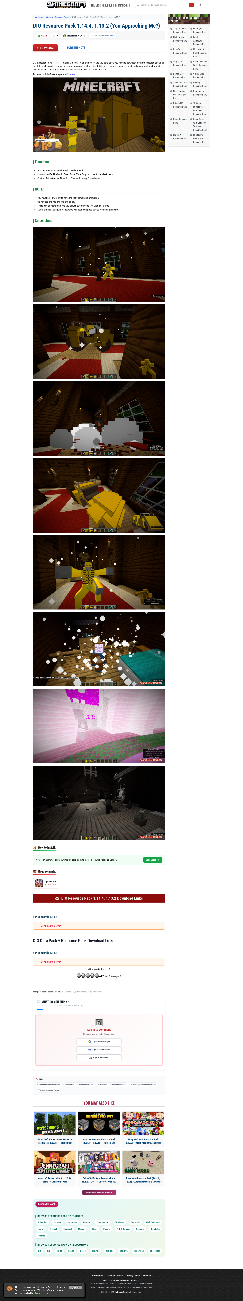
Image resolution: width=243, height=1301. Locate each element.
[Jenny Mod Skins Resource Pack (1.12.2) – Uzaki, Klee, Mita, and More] (143, 1123)
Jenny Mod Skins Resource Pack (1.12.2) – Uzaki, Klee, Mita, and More (143, 1141)
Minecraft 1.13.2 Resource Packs (79, 1085)
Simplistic (155, 1229)
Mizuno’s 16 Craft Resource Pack (200, 53)
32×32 (71, 1251)
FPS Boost (119, 1222)
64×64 (83, 1251)
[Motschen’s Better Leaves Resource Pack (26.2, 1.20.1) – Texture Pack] (55, 1123)
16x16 (112, 36)
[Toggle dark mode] (200, 5)
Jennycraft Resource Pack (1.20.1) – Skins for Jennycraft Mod (55, 1180)
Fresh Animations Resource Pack (200, 41)
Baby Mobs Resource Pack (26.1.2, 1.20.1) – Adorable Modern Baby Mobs (143, 1180)
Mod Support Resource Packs (144, 1085)
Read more (41, 1293)
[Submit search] (191, 5)
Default (86, 1222)
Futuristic (135, 1222)
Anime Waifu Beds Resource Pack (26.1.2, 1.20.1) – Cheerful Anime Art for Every (99, 1180)
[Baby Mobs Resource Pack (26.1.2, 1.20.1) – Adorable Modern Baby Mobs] (143, 1162)
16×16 (59, 1251)
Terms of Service (114, 1275)
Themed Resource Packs (49, 1090)
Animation (42, 1222)
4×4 (39, 1251)
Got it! (75, 1287)
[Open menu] (40, 5)
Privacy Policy (133, 1275)
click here (69, 74)
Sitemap (147, 1275)
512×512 (124, 1251)
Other (94, 1229)
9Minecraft (119, 1292)
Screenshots (76, 47)
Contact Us (97, 1275)
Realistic (140, 1229)
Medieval (67, 1229)
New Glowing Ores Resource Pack (179, 95)
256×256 (109, 1251)
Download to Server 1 (52, 926)
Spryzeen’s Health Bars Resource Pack (200, 138)
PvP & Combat (123, 1229)
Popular (106, 1229)
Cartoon (57, 1222)
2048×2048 (155, 1251)
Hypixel (53, 1229)
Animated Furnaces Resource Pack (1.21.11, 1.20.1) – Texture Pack (98, 1141)
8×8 (48, 1251)
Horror (40, 1229)
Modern (81, 1229)
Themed (41, 1236)
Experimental (102, 1222)
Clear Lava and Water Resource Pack (200, 65)
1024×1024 (139, 1251)
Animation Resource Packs (49, 1085)
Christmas (72, 1222)
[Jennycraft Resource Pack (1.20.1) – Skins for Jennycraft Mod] (55, 1162)
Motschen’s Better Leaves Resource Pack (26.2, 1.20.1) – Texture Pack (55, 1141)
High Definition (153, 1222)
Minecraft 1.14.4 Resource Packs (112, 1085)
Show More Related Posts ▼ (99, 1192)
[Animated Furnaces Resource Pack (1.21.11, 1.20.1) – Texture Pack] (99, 1123)
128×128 (96, 1251)
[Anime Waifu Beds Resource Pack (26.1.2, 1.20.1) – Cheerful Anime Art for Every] (99, 1162)
